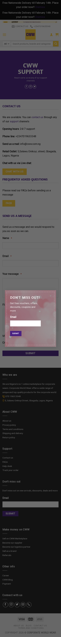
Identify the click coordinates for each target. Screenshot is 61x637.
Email (13, 316)
